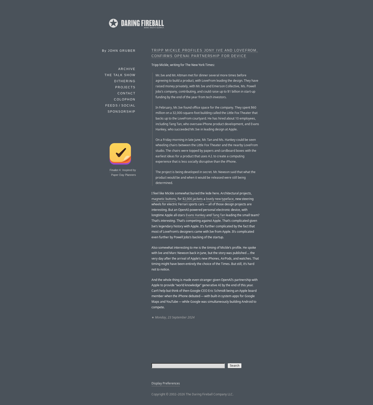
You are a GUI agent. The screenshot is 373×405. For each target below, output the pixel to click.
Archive (126, 69)
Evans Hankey (196, 215)
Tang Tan (218, 215)
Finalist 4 (115, 170)
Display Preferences (165, 383)
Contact (126, 93)
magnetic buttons (163, 199)
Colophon (124, 99)
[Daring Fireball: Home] (136, 29)
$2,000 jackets (192, 199)
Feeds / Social (120, 105)
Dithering (124, 81)
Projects (125, 87)
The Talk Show (120, 75)
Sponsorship (121, 111)
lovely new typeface (220, 199)
